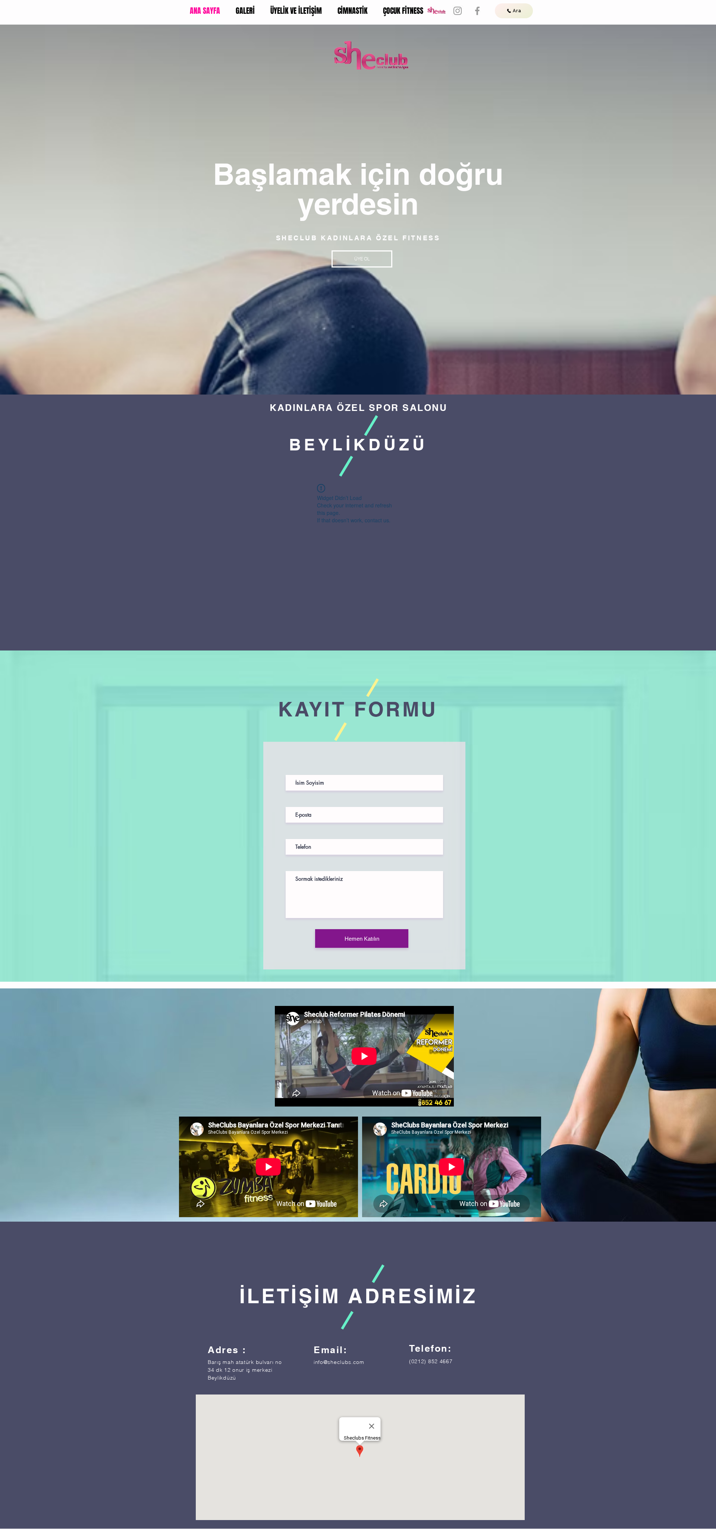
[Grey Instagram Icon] (457, 10)
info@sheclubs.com (339, 1362)
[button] (362, 259)
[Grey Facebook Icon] (477, 10)
